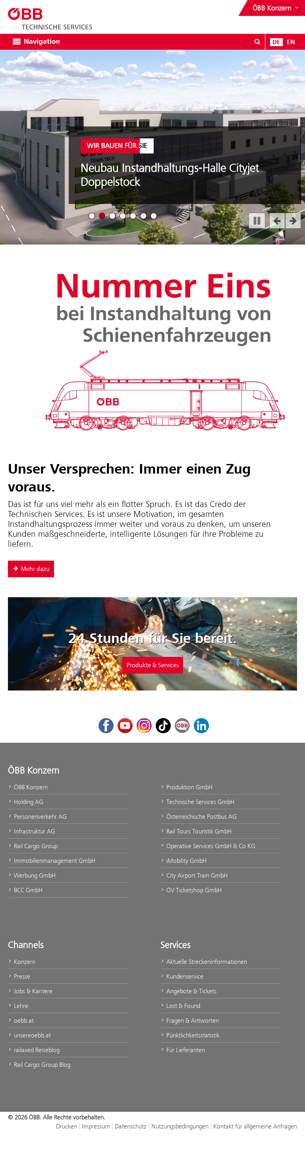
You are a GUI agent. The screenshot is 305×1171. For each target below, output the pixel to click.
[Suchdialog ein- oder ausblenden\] (257, 42)
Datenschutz (131, 1126)
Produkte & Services (153, 665)
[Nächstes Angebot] (293, 221)
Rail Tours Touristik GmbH (198, 831)
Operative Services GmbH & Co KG (210, 846)
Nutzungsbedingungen (179, 1126)
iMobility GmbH (186, 860)
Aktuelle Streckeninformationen (206, 961)
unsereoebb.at (31, 1035)
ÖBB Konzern (30, 787)
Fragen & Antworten (192, 1020)
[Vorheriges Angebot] (277, 221)
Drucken (66, 1126)
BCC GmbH (27, 890)
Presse (21, 976)
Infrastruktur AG (33, 831)
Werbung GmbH (34, 875)
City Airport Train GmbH (196, 875)
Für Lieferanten (185, 1050)
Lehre (20, 1006)
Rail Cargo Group (35, 846)
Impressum (96, 1126)
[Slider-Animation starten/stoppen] (257, 221)
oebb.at (23, 1020)
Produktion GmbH (188, 787)
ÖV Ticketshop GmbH (193, 890)
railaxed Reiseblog (36, 1050)
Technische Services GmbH (199, 802)
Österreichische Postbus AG (201, 816)
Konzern (23, 961)
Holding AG (27, 802)
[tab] (92, 216)
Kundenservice (184, 976)
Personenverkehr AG (39, 816)
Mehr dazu (35, 569)
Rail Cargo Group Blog (41, 1064)
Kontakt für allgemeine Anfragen (255, 1126)
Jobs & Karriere (32, 991)
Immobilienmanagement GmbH (53, 860)
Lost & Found (182, 1006)
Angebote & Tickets (190, 991)
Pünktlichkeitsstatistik (192, 1035)
